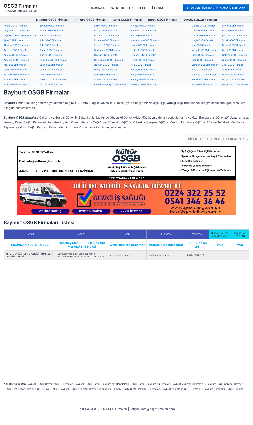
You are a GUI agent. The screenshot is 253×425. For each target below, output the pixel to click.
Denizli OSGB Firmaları (51, 74)
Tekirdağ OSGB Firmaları (234, 45)
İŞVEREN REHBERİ (121, 7)
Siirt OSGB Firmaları (202, 84)
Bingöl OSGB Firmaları (50, 35)
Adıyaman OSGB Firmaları (17, 30)
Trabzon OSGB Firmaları (234, 55)
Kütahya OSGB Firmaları (143, 79)
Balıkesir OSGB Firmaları (16, 74)
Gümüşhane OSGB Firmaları (108, 60)
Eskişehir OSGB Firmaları (107, 45)
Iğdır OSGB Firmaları (104, 74)
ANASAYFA (97, 7)
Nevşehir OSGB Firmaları (204, 50)
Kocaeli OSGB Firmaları (143, 69)
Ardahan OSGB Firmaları (16, 60)
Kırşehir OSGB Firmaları (143, 60)
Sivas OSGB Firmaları (233, 30)
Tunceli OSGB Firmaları (234, 60)
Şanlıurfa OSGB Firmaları (234, 35)
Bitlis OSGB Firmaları (50, 40)
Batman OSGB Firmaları (16, 84)
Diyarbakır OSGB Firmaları (52, 79)
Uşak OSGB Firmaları (233, 64)
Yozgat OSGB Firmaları (233, 79)
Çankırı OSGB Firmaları (51, 64)
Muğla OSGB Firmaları (203, 40)
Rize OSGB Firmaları (202, 69)
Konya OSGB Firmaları (142, 74)
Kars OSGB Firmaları (141, 35)
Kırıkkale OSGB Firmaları (143, 50)
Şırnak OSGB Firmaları (233, 40)
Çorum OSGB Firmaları (51, 69)
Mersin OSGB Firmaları (203, 35)
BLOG (142, 7)
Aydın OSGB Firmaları (15, 69)
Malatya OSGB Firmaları (143, 84)
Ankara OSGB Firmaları (91, 19)
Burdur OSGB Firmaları (51, 50)
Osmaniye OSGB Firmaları (205, 64)
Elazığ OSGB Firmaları (105, 30)
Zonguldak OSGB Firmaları (235, 84)
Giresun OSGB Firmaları (106, 55)
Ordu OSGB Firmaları (202, 60)
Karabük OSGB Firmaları (143, 25)
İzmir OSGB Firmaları (127, 19)
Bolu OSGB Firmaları (49, 45)
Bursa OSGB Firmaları (163, 19)
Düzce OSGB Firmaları (51, 84)
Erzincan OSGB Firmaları (106, 35)
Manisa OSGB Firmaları (203, 25)
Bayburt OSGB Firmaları (51, 25)
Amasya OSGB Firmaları (16, 50)
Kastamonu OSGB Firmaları (145, 40)
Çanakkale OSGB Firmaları (53, 60)
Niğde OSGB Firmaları (203, 55)
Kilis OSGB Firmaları (141, 64)
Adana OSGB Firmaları (15, 25)
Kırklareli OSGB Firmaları (143, 55)
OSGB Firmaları (21, 6)
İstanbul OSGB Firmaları (52, 19)
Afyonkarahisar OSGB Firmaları (20, 35)
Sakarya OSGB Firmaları (204, 74)
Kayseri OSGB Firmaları (143, 45)
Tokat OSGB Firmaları (233, 50)
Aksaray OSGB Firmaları (16, 45)
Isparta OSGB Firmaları (105, 79)
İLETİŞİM (157, 7)
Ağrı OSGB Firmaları (14, 40)
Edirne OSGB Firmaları (105, 25)
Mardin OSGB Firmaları (203, 30)
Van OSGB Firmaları (232, 69)
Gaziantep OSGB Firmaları (107, 50)
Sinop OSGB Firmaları (233, 25)
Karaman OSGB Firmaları (144, 30)
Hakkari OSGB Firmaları (106, 64)
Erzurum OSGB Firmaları (106, 40)
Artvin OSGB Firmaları (15, 64)
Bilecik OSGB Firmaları (51, 30)
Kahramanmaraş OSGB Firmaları (110, 84)
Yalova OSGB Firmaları (233, 74)
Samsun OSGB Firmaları (204, 79)
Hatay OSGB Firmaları (105, 69)
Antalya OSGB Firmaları (200, 19)
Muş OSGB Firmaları (202, 45)
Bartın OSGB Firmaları (15, 79)
